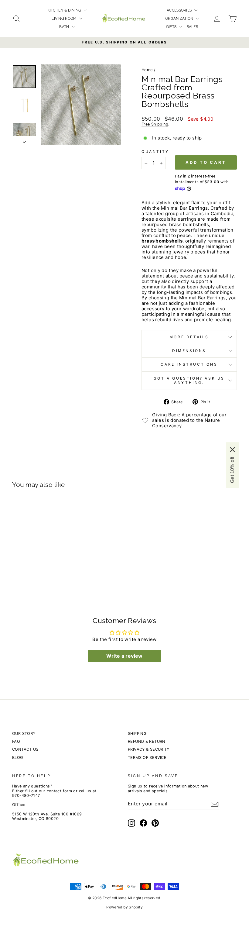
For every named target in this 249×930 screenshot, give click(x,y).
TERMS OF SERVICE (147, 757)
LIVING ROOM (65, 18)
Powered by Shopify (124, 907)
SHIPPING (137, 733)
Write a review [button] (124, 656)
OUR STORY (23, 733)
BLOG (17, 757)
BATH (64, 27)
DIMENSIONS (189, 350)
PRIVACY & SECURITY (148, 749)
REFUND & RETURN (146, 741)
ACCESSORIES (180, 10)
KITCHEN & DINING (64, 10)
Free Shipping (155, 124)
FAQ (16, 741)
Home (147, 69)
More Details (189, 337)
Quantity (155, 152)
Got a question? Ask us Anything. (189, 380)
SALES (192, 27)
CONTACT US (25, 749)
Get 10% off (232, 470)
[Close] (232, 449)
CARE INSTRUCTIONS (189, 364)
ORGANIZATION (179, 18)
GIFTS (172, 27)
